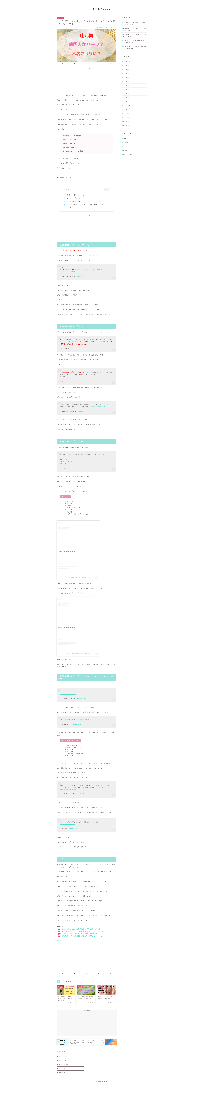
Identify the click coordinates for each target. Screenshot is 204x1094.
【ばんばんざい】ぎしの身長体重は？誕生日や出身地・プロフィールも (82, 936)
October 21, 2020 (74, 828)
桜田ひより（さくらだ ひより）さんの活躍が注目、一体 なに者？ (134, 29)
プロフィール (62, 1068)
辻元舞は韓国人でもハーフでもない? (77, 195)
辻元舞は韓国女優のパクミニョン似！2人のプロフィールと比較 (85, 204)
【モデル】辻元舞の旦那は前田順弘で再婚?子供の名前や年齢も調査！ (81, 929)
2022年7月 (126, 73)
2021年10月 (126, 109)
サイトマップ (104, 2)
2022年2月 (126, 93)
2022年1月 (126, 97)
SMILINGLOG (102, 8)
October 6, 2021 (80, 794)
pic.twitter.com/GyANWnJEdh (68, 694)
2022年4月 (126, 85)
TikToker (66, 2)
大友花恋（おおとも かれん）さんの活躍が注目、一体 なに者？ (134, 23)
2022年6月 (126, 77)
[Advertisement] (86, 80)
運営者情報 (62, 1072)
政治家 (125, 150)
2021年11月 (126, 105)
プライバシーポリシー (65, 1064)
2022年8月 (126, 69)
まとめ (69, 207)
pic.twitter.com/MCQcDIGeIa (68, 789)
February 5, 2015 (75, 468)
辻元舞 (59, 940)
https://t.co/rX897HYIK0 (96, 269)
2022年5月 (126, 81)
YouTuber (85, 2)
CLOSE (106, 189)
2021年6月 (126, 125)
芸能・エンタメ (60, 18)
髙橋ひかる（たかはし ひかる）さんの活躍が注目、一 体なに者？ (134, 35)
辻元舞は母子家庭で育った (75, 198)
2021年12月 (126, 101)
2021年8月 (126, 117)
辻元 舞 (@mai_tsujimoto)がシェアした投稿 (78, 577)
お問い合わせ (62, 1056)
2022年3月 (126, 89)
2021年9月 (126, 113)
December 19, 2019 (80, 698)
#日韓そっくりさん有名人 (83, 269)
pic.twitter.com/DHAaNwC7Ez (85, 719)
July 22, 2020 (80, 276)
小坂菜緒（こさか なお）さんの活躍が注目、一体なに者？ (134, 41)
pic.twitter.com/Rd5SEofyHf (67, 824)
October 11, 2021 (76, 724)
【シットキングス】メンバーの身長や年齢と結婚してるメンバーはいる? (82, 931)
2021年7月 (126, 121)
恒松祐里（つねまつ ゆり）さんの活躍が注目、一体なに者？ (134, 47)
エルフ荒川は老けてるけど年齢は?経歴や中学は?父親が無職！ (79, 933)
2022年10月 (126, 61)
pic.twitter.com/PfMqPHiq (99, 406)
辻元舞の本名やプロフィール (75, 201)
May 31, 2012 (80, 411)
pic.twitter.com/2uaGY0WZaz (68, 272)
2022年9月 (126, 65)
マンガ (125, 146)
